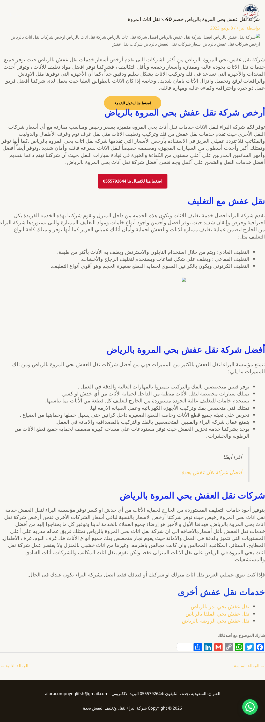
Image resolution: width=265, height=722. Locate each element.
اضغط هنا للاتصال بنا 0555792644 (132, 181)
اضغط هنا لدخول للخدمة (132, 102)
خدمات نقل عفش (48, 14)
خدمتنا (103, 14)
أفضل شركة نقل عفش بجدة (211, 472)
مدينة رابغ (80, 14)
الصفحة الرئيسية (132, 14)
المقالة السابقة (249, 666)
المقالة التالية (14, 666)
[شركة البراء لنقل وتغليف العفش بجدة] (250, 11)
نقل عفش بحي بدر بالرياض (220, 606)
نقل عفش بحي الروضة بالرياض (215, 620)
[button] (250, 707)
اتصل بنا (16, 14)
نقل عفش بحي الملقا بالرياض (217, 613)
